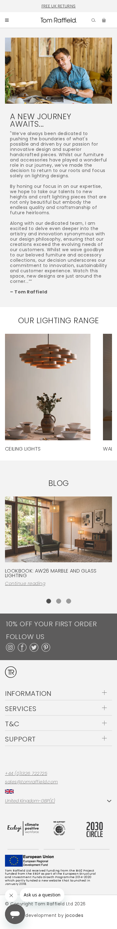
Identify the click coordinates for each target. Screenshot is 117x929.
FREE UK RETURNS (58, 6)
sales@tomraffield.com (31, 782)
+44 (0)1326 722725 (26, 773)
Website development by (44, 915)
